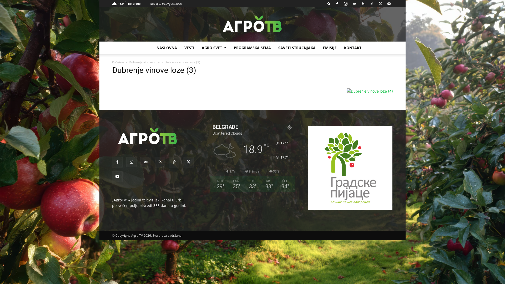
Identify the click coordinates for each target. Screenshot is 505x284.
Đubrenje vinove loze (144, 62)
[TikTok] (372, 3)
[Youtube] (389, 3)
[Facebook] (337, 3)
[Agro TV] (252, 25)
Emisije (330, 47)
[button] (329, 4)
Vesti (189, 47)
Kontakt (352, 47)
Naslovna (166, 47)
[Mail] (354, 3)
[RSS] (363, 3)
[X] (380, 3)
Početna (118, 62)
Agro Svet (212, 47)
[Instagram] (346, 3)
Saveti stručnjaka (297, 47)
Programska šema (252, 47)
